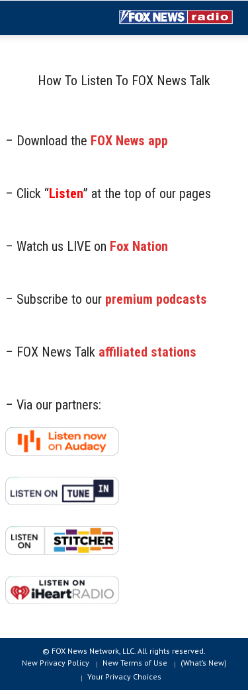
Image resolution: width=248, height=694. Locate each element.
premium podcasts (156, 299)
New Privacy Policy (55, 663)
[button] (50, 18)
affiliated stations (147, 352)
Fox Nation (139, 246)
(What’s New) (204, 663)
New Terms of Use (135, 663)
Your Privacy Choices (124, 676)
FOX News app (129, 141)
